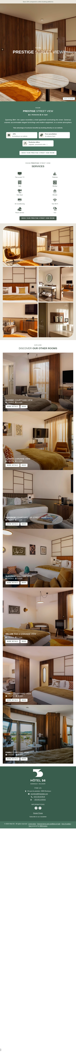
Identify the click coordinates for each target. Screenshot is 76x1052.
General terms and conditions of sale (48, 824)
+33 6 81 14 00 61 (40, 799)
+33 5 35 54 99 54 (39, 796)
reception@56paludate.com (39, 794)
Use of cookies (66, 824)
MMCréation (43, 826)
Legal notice (32, 824)
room (38, 153)
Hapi (30, 826)
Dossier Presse (38, 813)
